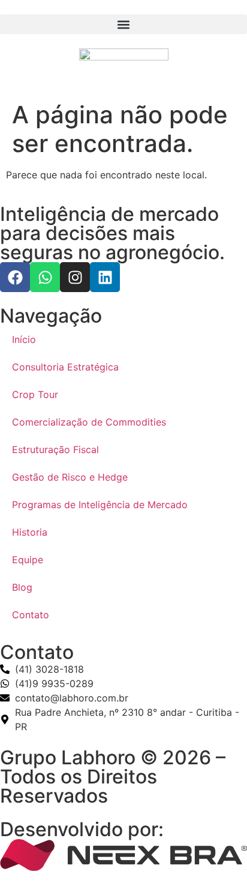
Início (24, 339)
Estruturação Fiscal (55, 449)
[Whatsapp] (45, 277)
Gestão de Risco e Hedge (70, 477)
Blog (22, 587)
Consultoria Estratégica (65, 367)
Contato (30, 615)
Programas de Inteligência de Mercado (100, 505)
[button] (123, 24)
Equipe (27, 560)
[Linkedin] (105, 277)
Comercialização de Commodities (89, 422)
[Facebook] (15, 277)
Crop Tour (35, 394)
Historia (29, 532)
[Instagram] (75, 277)
